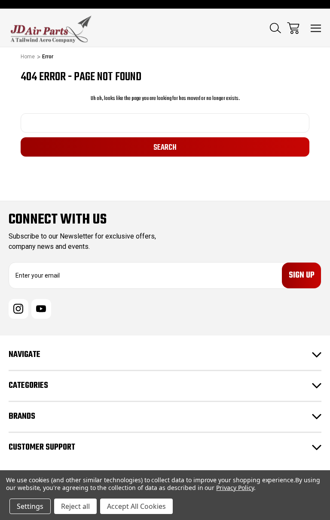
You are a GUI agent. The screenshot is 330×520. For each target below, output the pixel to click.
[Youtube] (41, 309)
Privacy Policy (235, 488)
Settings (30, 506)
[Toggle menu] (316, 28)
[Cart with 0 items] (293, 28)
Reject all (75, 506)
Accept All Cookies (136, 506)
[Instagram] (18, 309)
